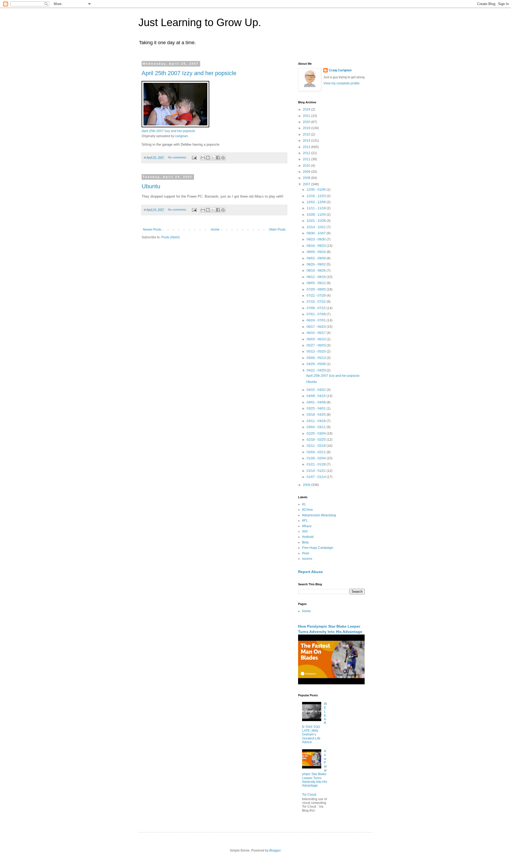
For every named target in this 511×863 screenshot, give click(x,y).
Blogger (275, 850)
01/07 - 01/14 (317, 477)
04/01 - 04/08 (317, 402)
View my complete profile (341, 83)
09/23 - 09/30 (317, 239)
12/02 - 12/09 (317, 202)
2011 (307, 159)
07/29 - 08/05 (317, 289)
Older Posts (277, 229)
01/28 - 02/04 (317, 458)
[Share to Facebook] (218, 157)
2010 (307, 165)
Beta (305, 542)
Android (308, 537)
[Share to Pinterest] (223, 157)
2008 (307, 178)
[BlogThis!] (208, 157)
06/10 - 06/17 (317, 333)
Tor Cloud (309, 794)
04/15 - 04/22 (317, 390)
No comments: (178, 157)
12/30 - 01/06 (317, 189)
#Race (307, 526)
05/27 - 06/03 (317, 345)
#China (307, 510)
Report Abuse (310, 572)
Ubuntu (151, 186)
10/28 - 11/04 (317, 214)
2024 (307, 109)
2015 (307, 134)
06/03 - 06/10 (317, 339)
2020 (307, 122)
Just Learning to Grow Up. (199, 22)
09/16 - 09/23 (317, 246)
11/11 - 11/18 (317, 208)
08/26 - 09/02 (317, 264)
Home (215, 229)
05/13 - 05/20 (317, 351)
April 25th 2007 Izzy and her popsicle (189, 73)
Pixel (305, 553)
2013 (307, 147)
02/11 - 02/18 (317, 446)
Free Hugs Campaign (317, 548)
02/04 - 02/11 (317, 452)
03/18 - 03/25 (317, 414)
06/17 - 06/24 (317, 327)
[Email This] (202, 157)
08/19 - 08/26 (317, 270)
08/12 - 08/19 (317, 277)
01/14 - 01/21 (317, 471)
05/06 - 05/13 (317, 358)
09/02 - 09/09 (317, 258)
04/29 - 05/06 (317, 364)
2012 (307, 153)
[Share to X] (213, 157)
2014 (307, 140)
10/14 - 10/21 (317, 227)
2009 (307, 172)
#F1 (305, 520)
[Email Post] (194, 157)
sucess (307, 559)
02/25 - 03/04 (317, 433)
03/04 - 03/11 (317, 427)
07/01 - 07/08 (317, 314)
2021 (307, 116)
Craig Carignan (340, 70)
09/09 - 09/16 (317, 252)
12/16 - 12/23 (317, 196)
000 (305, 531)
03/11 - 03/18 (317, 421)
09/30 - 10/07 (317, 233)
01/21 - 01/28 (317, 464)
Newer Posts (152, 229)
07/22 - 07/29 (317, 295)
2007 (307, 184)
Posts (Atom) (170, 237)
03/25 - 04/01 (317, 408)
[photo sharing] (175, 126)
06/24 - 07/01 (317, 320)
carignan (181, 136)
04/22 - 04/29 (317, 370)
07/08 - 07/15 (317, 308)
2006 (307, 485)
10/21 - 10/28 (317, 221)
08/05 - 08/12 (317, 283)
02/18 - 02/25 (317, 439)
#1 (304, 504)
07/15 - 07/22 (317, 302)
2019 (307, 128)
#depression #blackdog (319, 515)
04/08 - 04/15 (317, 396)
